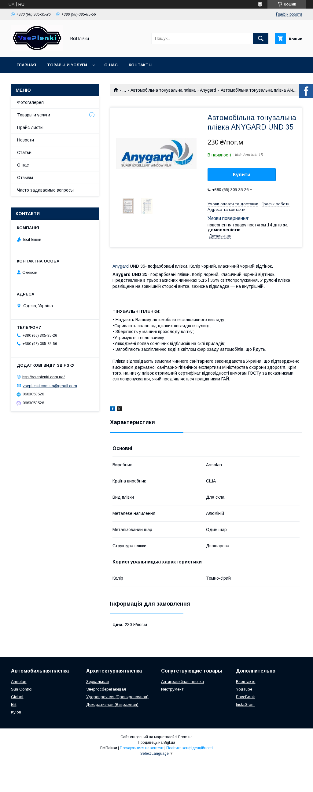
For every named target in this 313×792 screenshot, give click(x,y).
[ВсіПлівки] (37, 49)
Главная (26, 65)
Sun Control (21, 689)
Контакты (141, 65)
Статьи (24, 152)
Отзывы (25, 177)
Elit (13, 704)
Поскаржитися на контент (142, 748)
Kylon (16, 712)
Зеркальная (97, 681)
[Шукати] (260, 38)
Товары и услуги (67, 65)
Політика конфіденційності (189, 748)
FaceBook (245, 697)
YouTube (244, 689)
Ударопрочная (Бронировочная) (117, 697)
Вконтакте (245, 681)
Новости (25, 140)
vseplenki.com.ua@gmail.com (50, 385)
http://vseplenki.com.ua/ (43, 377)
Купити (241, 174)
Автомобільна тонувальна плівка (163, 90)
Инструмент (172, 689)
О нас (111, 65)
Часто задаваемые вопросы (45, 190)
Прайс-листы (30, 127)
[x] (119, 409)
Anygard (208, 90)
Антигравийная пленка (182, 681)
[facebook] (112, 409)
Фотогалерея (30, 102)
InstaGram (245, 704)
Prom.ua (185, 737)
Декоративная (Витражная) (112, 704)
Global (17, 697)
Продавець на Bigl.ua (156, 742)
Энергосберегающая (106, 689)
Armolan (18, 681)
